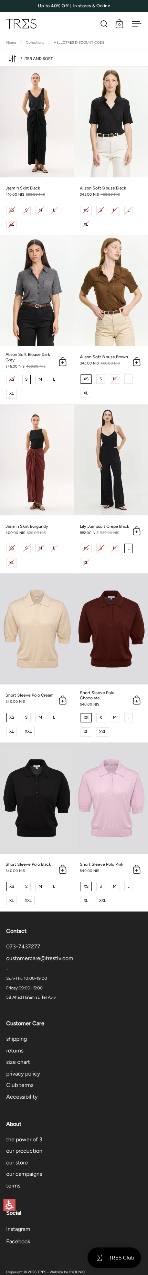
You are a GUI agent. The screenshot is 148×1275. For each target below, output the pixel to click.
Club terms (19, 1085)
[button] (9, 1205)
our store (17, 1162)
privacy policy (23, 1073)
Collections (35, 42)
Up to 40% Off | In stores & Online (74, 5)
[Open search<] (104, 24)
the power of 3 (24, 1139)
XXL (28, 730)
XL (11, 223)
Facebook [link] (18, 1241)
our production (24, 1151)
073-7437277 (23, 946)
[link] (37, 150)
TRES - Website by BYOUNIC (61, 1272)
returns (14, 1050)
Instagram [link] (18, 1229)
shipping (16, 1039)
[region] (74, 43)
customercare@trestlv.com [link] (39, 958)
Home (11, 42)
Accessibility (22, 1096)
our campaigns (24, 1174)
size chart (18, 1062)
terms (13, 1185)
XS (12, 209)
